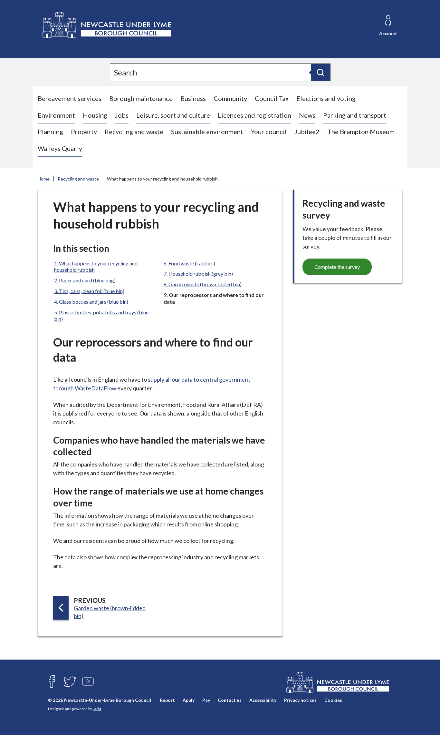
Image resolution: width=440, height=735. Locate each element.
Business (193, 98)
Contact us (230, 700)
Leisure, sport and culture (173, 115)
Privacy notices (300, 700)
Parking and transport (354, 115)
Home (44, 178)
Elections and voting (326, 98)
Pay (206, 700)
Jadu (97, 708)
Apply (189, 700)
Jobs (122, 115)
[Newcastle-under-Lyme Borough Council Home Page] (106, 25)
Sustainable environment (207, 131)
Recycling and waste (134, 131)
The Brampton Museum (361, 131)
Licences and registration (254, 115)
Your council (269, 131)
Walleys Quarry (60, 148)
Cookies (333, 700)
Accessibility (262, 700)
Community (230, 98)
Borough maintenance (141, 98)
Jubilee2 (307, 131)
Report (167, 700)
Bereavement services (69, 98)
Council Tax (272, 98)
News (307, 115)
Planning (50, 131)
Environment (56, 115)
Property (84, 131)
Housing (95, 115)
